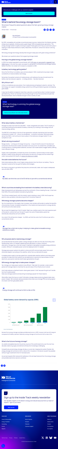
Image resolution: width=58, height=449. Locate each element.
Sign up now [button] (11, 407)
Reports (3, 428)
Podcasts (27, 424)
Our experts (50, 428)
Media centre (50, 421)
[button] (51, 2)
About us (49, 419)
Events (3, 426)
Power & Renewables (6, 419)
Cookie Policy (22, 437)
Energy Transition (6, 421)
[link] (29, 378)
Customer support (29, 426)
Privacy (10, 437)
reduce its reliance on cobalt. (30, 156)
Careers (49, 424)
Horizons (27, 421)
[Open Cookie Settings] (3, 446)
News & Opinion (28, 419)
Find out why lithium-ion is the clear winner (16, 112)
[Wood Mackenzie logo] (6, 2)
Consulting (4, 424)
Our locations (50, 426)
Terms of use (4, 437)
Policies (15, 437)
